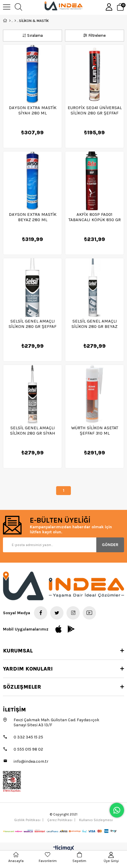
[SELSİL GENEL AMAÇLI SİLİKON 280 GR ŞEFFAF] (32, 287)
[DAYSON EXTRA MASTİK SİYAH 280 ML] (32, 74)
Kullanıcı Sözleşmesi (96, 820)
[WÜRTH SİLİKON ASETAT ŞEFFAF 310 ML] (94, 394)
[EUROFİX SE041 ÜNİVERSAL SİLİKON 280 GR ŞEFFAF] (94, 74)
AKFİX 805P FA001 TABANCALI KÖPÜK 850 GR (95, 217)
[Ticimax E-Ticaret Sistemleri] (63, 848)
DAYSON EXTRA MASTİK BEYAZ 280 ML (32, 217)
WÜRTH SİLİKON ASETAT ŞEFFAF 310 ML (94, 430)
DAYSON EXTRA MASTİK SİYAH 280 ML (32, 110)
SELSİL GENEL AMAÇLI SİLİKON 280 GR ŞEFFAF (32, 323)
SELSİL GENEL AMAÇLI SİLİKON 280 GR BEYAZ (94, 323)
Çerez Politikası (59, 820)
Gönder (110, 544)
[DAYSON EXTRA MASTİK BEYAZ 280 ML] (32, 180)
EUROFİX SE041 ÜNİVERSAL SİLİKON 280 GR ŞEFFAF (95, 110)
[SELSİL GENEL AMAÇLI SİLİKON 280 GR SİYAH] (32, 394)
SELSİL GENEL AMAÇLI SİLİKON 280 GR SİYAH (32, 430)
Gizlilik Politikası (27, 820)
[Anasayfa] (10, 21)
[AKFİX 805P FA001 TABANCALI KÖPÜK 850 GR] (94, 180)
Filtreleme (97, 35)
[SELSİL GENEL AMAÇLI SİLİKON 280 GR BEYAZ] (94, 287)
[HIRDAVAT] (15, 21)
